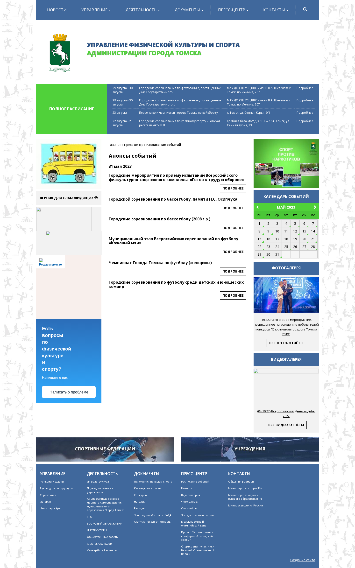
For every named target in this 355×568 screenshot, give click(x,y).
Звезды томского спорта (197, 515)
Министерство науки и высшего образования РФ (245, 497)
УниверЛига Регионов (102, 550)
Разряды (139, 508)
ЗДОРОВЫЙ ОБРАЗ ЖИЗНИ (104, 523)
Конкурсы (140, 495)
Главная (115, 144)
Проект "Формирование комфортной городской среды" (197, 535)
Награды (139, 501)
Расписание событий (163, 144)
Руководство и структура (56, 488)
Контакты (274, 10)
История (45, 501)
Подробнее (305, 88)
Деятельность (141, 10)
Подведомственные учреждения (100, 490)
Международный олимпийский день (193, 523)
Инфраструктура (98, 481)
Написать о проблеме (69, 392)
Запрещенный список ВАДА (152, 515)
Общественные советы (102, 537)
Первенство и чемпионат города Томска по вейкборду (178, 113)
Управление (94, 10)
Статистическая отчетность (152, 521)
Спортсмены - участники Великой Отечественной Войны (197, 550)
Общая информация (241, 481)
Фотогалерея (190, 501)
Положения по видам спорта (153, 481)
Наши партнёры (50, 508)
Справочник (48, 495)
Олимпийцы (189, 508)
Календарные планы (147, 488)
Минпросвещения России (245, 505)
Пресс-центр (232, 10)
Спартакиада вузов (99, 543)
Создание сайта (302, 560)
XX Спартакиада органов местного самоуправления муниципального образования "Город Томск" (105, 504)
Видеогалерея (190, 495)
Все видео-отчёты (286, 424)
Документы (188, 10)
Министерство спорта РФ (245, 488)
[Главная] (60, 51)
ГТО (89, 517)
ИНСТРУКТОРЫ (97, 530)
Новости (57, 10)
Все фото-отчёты (286, 343)
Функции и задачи (52, 481)
